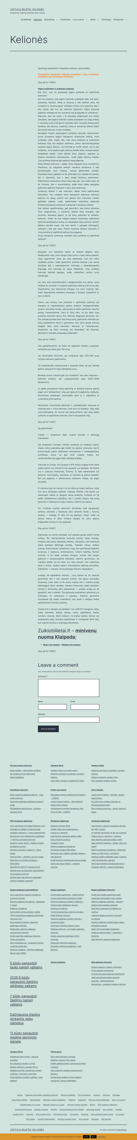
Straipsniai (118, 19)
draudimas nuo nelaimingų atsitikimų (55, 76)
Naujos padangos (58, 890)
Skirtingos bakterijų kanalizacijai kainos (107, 864)
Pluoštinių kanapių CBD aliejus (63, 850)
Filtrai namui (56, 1052)
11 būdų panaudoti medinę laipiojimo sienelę (24, 1037)
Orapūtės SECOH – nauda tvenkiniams (107, 867)
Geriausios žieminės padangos (63, 943)
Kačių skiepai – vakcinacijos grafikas (25, 770)
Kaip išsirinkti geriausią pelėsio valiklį (66, 836)
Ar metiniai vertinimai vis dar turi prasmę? (108, 833)
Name (40, 701)
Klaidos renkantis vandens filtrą (104, 777)
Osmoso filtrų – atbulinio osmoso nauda (27, 857)
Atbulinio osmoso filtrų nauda (63, 1060)
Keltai (92, 19)
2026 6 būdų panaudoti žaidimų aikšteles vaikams (24, 981)
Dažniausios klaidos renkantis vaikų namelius (25, 1018)
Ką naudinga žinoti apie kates (22, 774)
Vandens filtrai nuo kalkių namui (64, 770)
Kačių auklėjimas (17, 777)
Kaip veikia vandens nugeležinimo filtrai (67, 781)
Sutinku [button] (86, 1136)
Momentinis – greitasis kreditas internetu (108, 984)
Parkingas (106, 19)
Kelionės (38, 19)
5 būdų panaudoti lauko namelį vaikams (26, 965)
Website (41, 714)
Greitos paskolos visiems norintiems (106, 967)
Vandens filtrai (57, 766)
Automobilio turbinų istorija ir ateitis (25, 912)
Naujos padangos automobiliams (24, 890)
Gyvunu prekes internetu (21, 766)
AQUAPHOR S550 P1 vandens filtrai (25, 867)
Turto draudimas (90, 74)
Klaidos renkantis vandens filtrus (24, 1067)
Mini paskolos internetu (101, 962)
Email (72, 701)
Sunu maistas (97, 790)
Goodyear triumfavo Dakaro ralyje (65, 926)
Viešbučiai (65, 19)
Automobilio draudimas (49, 74)
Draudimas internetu (19, 790)
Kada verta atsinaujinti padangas (105, 929)
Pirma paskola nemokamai (102, 971)
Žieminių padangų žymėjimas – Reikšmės (108, 850)
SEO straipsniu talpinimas (21, 821)
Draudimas (49, 19)
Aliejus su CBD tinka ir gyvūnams (105, 853)
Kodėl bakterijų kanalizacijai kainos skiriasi (68, 860)
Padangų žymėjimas (18, 908)
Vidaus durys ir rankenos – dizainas (106, 836)
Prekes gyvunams (58, 790)
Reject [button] (93, 1136)
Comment (43, 676)
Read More (101, 1136)
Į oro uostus (78, 19)
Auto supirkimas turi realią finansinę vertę (27, 826)
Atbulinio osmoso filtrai (60, 826)
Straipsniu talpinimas (60, 821)
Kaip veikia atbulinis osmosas (63, 1057)
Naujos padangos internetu (103, 890)
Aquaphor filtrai (57, 843)
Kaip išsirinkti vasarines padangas (105, 939)
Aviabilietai (26, 19)
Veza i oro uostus (51, 645)
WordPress (121, 1130)
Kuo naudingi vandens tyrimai (103, 781)
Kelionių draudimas (71, 74)
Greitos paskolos (58, 962)
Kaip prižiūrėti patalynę (60, 840)
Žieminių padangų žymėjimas (63, 846)
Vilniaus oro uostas (71, 645)
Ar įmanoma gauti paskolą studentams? (108, 974)
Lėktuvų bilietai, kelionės (27, 9)
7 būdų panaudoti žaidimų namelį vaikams (23, 1000)
